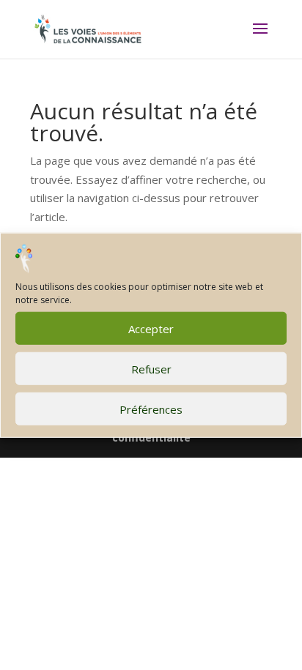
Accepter (151, 328)
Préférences (151, 408)
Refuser (151, 368)
